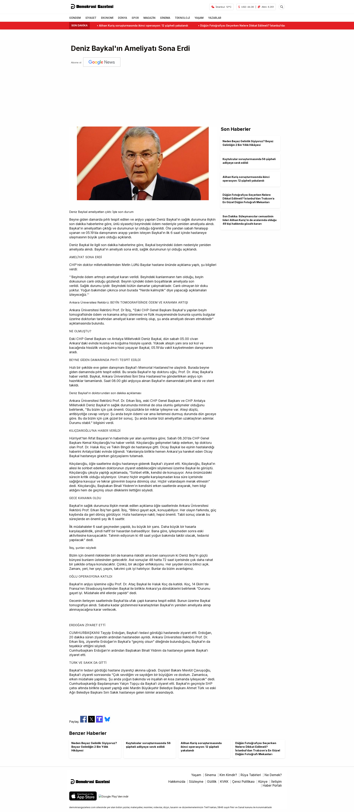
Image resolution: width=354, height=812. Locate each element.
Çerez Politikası (243, 781)
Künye (263, 781)
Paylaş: (74, 721)
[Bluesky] (107, 721)
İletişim (276, 781)
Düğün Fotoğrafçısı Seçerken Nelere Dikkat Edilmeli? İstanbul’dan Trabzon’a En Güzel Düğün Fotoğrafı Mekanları (255, 25)
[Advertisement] (177, 95)
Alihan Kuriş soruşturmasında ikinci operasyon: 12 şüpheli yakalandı (124, 25)
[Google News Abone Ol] (101, 62)
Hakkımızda (176, 781)
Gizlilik (211, 781)
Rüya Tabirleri (251, 775)
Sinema (210, 775)
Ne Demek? (273, 775)
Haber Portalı (272, 785)
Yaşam (196, 775)
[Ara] (282, 7)
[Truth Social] (100, 721)
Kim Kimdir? (228, 775)
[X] (92, 721)
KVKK (224, 781)
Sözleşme (196, 781)
